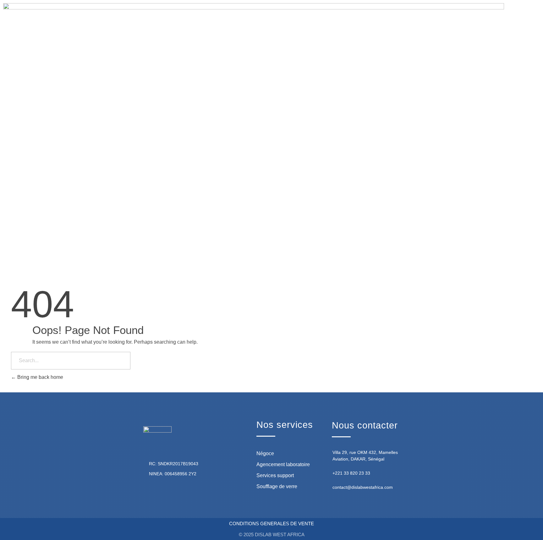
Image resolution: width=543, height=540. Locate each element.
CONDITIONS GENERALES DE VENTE (271, 523)
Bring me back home (39, 377)
